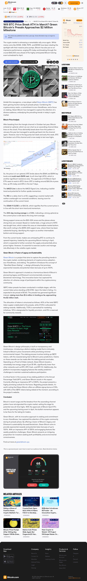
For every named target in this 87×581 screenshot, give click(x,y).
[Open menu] (82, 3)
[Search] (65, 3)
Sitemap (33, 568)
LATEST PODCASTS (67, 161)
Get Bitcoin (79, 20)
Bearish (32, 485)
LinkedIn (75, 562)
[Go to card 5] (75, 59)
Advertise (34, 559)
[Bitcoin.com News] (10, 3)
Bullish (43, 485)
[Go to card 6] (77, 59)
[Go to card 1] (67, 59)
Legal (32, 565)
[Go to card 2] (69, 59)
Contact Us (34, 556)
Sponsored (30, 21)
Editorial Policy (35, 562)
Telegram (76, 553)
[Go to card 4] (73, 59)
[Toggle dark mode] (60, 3)
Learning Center (50, 559)
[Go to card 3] (71, 59)
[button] (36, 62)
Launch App (74, 3)
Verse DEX (62, 568)
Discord (75, 559)
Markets (47, 556)
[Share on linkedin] (57, 62)
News (26, 21)
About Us (34, 553)
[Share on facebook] (48, 62)
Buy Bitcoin (62, 565)
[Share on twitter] (51, 62)
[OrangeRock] (13, 12)
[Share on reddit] (54, 62)
